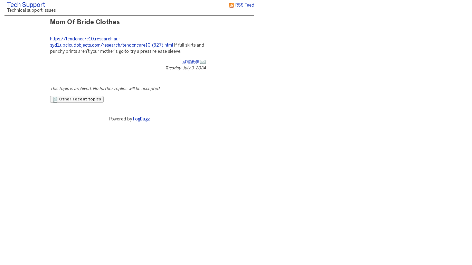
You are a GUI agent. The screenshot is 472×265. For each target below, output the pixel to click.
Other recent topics (79, 99)
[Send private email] (203, 62)
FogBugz (141, 119)
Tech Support (26, 5)
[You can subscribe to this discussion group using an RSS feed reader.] (231, 5)
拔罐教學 (190, 62)
